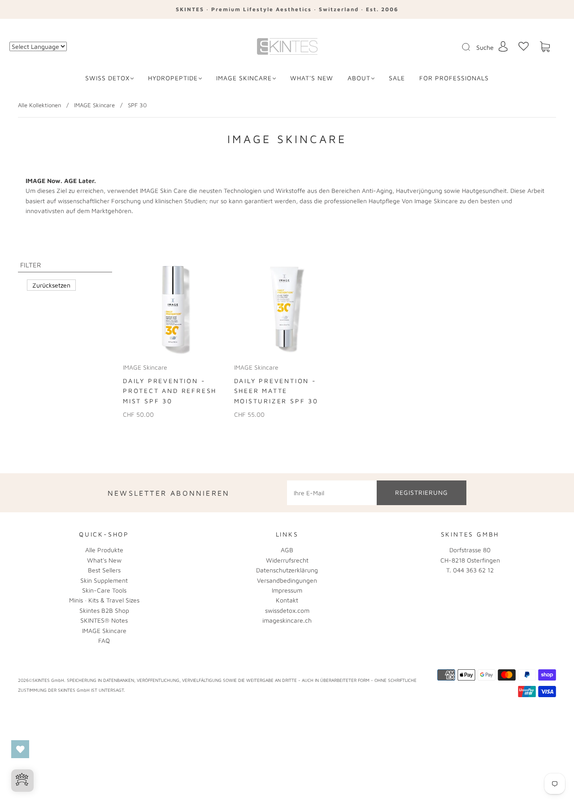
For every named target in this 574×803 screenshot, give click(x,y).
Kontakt (287, 600)
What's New (104, 560)
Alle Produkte (104, 550)
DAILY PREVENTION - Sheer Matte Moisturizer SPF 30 (276, 391)
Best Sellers (104, 570)
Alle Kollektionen (39, 105)
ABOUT (359, 78)
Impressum (287, 590)
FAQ (104, 640)
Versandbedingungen (287, 580)
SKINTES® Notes (104, 620)
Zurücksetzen (51, 285)
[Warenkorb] (545, 47)
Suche (485, 47)
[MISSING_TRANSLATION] (463, 47)
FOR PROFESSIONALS (454, 78)
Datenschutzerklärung (287, 570)
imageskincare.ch (287, 620)
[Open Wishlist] (20, 749)
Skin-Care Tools (104, 590)
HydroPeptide (173, 78)
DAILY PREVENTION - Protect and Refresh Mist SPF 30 (170, 391)
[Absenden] (472, 47)
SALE (397, 78)
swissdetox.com (287, 610)
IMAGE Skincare (244, 78)
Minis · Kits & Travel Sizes (104, 600)
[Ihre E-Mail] (332, 492)
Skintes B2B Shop (104, 610)
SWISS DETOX (107, 78)
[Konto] (503, 46)
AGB (287, 550)
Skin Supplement (104, 580)
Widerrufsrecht (287, 560)
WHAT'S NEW (311, 78)
